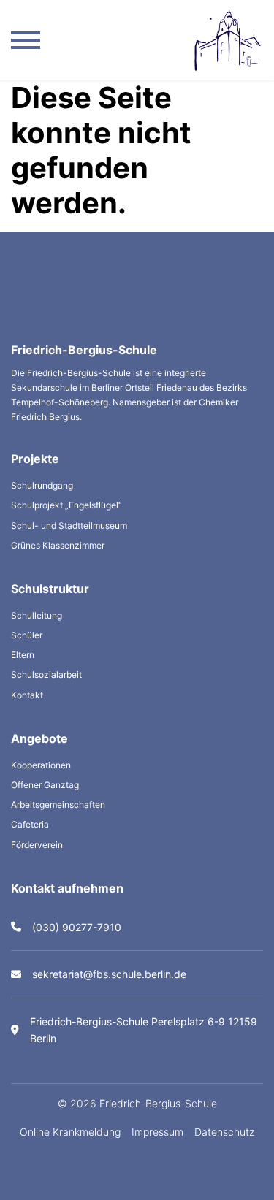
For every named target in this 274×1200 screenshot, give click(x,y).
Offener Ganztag (45, 784)
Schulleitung (36, 615)
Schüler (26, 635)
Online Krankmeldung (70, 1132)
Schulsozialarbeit (46, 674)
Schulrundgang (42, 485)
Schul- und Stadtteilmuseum (69, 525)
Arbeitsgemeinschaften (58, 804)
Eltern (22, 654)
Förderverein (37, 844)
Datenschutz (224, 1132)
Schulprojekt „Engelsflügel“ (66, 505)
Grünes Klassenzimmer (57, 545)
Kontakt (27, 694)
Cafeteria (30, 824)
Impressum (157, 1132)
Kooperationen (41, 765)
